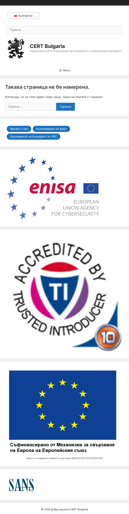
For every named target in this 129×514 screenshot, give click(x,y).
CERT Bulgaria (47, 46)
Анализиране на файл (51, 128)
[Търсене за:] (64, 30)
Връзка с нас (19, 128)
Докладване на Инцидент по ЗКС (33, 136)
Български (24, 15)
